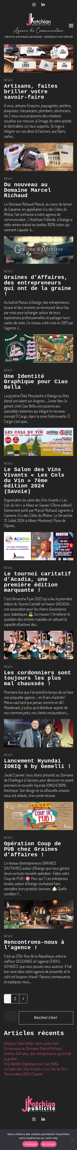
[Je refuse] (72, 1140)
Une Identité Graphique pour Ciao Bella (36, 381)
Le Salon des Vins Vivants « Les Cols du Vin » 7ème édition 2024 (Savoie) (34, 481)
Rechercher (46, 1018)
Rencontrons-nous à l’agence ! (34, 945)
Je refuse (48, 1144)
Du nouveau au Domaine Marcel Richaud (27, 190)
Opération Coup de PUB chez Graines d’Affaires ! (32, 849)
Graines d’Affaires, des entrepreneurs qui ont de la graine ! (37, 285)
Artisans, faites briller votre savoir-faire (31, 91)
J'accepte (30, 1144)
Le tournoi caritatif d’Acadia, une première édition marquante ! (37, 582)
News (8, 80)
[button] (71, 25)
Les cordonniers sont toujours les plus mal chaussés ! (37, 678)
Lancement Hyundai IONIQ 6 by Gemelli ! (37, 764)
